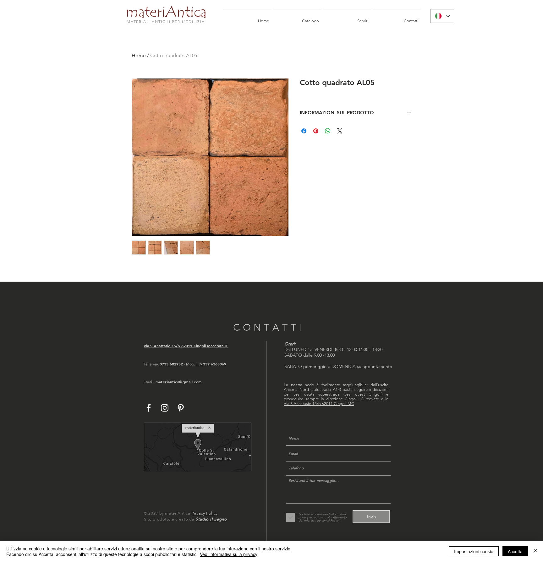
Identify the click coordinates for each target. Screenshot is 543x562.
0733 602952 (171, 363)
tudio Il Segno (212, 518)
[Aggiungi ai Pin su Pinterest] (316, 131)
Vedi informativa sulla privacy (228, 554)
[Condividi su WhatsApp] (328, 131)
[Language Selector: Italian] (442, 16)
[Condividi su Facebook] (304, 131)
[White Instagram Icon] (165, 408)
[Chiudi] (535, 551)
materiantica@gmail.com (179, 381)
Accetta (515, 551)
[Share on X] (339, 131)
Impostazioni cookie (473, 551)
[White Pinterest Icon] (181, 408)
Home (139, 55)
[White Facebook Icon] (149, 408)
